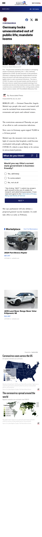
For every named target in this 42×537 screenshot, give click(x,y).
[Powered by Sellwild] (34, 352)
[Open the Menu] (4, 3)
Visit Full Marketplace (31, 229)
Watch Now (36, 3)
